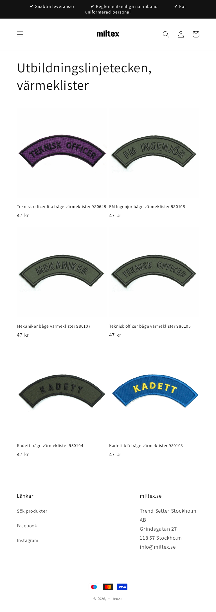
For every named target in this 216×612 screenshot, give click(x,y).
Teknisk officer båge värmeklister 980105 (150, 326)
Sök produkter (32, 511)
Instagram (27, 540)
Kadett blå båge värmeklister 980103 (146, 445)
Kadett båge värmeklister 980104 (50, 445)
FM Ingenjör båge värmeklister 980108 (147, 206)
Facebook (27, 525)
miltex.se (115, 598)
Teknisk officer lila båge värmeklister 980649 (61, 206)
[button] (20, 34)
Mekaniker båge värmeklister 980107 (54, 326)
